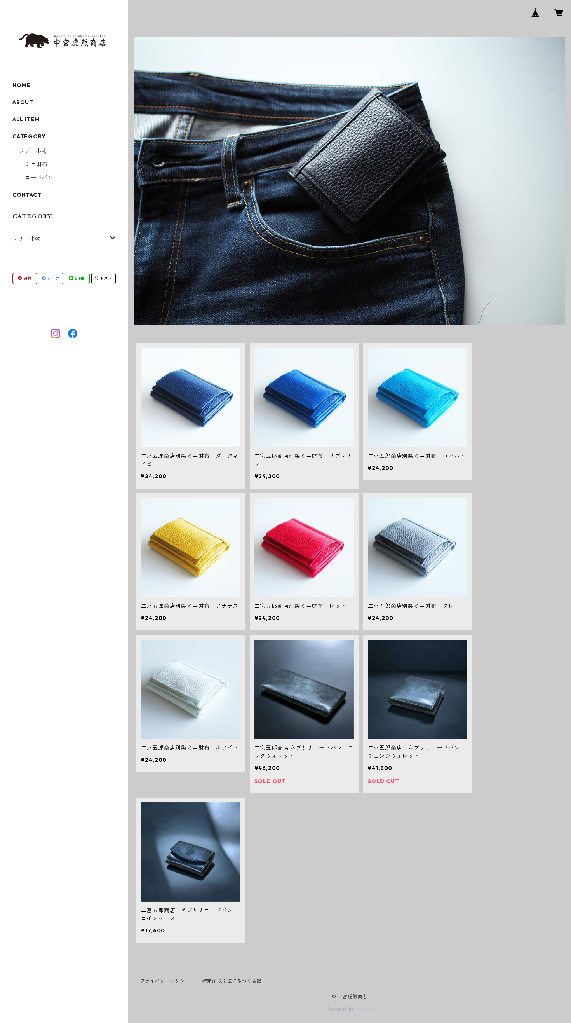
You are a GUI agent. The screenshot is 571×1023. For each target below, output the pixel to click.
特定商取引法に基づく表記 (232, 981)
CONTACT (27, 194)
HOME (21, 85)
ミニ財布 (36, 164)
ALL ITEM (25, 119)
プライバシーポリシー (165, 981)
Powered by (341, 1009)
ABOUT (22, 102)
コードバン (39, 177)
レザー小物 (33, 151)
